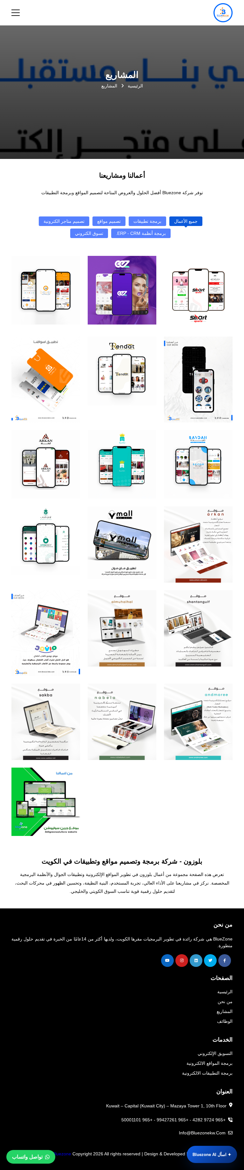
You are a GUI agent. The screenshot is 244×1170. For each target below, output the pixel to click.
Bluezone (61, 1153)
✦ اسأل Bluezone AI (212, 1154)
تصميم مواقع (109, 221)
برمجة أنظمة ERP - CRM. (141, 233)
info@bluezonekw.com (203, 1132)
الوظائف (225, 1021)
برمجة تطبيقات (147, 221)
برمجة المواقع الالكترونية (209, 1063)
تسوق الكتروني (89, 233)
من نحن (225, 1001)
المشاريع (225, 1011)
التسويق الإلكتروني (215, 1053)
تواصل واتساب (27, 1157)
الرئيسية (134, 85)
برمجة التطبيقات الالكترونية (207, 1073)
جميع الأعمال (186, 221)
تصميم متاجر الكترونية (64, 221)
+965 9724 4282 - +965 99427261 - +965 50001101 (174, 1119)
